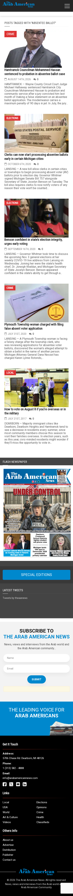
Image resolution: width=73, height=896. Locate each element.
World (6, 812)
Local (10, 372)
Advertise (8, 845)
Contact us (9, 859)
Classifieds (42, 822)
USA (5, 807)
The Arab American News (30, 880)
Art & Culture (10, 817)
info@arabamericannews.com (20, 778)
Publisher (8, 854)
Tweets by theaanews (15, 598)
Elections (12, 118)
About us (8, 840)
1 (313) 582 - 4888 (13, 768)
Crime (10, 288)
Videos (7, 822)
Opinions (41, 807)
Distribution (9, 849)
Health (40, 817)
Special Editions (36, 575)
